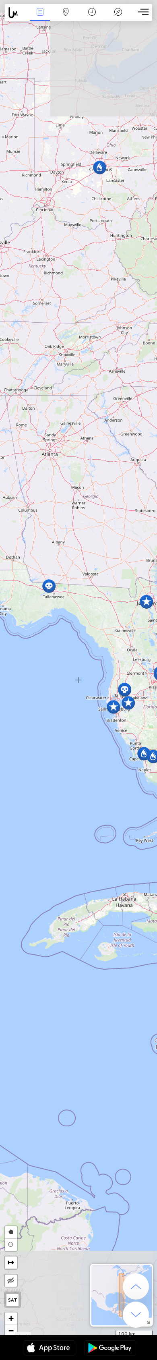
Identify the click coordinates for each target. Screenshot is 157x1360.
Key (118, 17)
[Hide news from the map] (11, 1281)
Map (65, 17)
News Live (40, 17)
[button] (99, 167)
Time (92, 17)
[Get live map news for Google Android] (110, 1348)
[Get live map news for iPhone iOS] (49, 1348)
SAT (12, 1300)
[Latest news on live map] (16, 12)
